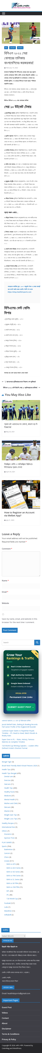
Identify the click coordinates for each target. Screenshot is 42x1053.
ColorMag (5, 1048)
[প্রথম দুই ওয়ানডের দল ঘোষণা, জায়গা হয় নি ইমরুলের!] (21, 401)
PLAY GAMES (7, 842)
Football (7, 903)
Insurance (8, 834)
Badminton (8, 849)
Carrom (7, 853)
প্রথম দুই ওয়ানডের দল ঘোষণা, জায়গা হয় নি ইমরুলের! (20, 425)
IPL (8, 895)
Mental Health (9, 799)
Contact (5, 1018)
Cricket (12, 48)
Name (5, 580)
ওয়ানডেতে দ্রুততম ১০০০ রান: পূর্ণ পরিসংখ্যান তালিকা (16, 720)
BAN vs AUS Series (14, 868)
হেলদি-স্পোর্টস (19, 1045)
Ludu (6, 907)
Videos (5, 1012)
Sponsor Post (9, 838)
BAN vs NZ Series (13, 872)
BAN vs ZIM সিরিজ (13, 887)
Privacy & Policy (9, 1039)
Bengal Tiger (6, 762)
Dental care (8, 776)
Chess (6, 857)
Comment (7, 548)
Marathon (8, 911)
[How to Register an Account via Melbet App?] (21, 482)
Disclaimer (6, 1028)
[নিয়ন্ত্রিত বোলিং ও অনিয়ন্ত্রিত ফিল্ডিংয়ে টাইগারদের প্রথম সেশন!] (21, 441)
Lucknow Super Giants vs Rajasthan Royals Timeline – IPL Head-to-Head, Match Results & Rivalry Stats (19, 733)
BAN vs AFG (11, 864)
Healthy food (9, 792)
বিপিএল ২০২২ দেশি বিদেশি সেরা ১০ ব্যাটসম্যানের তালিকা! (20, 387)
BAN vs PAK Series (14, 875)
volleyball (7, 915)
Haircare (7, 784)
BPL (6, 48)
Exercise (7, 780)
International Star (8, 827)
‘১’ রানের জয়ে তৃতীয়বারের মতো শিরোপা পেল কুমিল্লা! (20, 381)
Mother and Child (10, 803)
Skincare (7, 807)
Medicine (7, 796)
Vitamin (7, 811)
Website (5, 603)
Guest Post (7, 1007)
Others (4, 831)
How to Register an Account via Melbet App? (19, 514)
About (4, 1023)
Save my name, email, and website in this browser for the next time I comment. (19, 621)
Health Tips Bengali (9, 773)
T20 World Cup (12, 899)
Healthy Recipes (8, 823)
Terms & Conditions (10, 1034)
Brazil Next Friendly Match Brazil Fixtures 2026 (19, 765)
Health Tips (6, 769)
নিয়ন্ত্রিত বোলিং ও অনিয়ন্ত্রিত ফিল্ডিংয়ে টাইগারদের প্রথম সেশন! (18, 465)
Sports (20, 48)
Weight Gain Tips (10, 815)
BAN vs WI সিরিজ (12, 883)
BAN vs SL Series (13, 879)
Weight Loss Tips (10, 819)
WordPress (17, 1048)
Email (5, 592)
